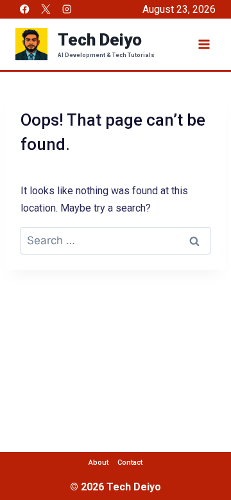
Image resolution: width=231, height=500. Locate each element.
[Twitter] (46, 9)
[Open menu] (204, 44)
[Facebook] (24, 9)
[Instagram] (67, 9)
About (98, 462)
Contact (129, 462)
